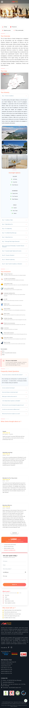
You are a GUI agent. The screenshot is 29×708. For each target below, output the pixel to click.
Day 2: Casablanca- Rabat (7, 219)
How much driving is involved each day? (10, 392)
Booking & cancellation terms (9, 550)
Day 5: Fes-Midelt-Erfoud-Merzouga (9, 232)
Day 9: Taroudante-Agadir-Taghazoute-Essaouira (11, 250)
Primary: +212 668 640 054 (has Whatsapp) (12, 680)
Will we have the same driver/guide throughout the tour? (13, 405)
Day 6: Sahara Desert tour (7, 237)
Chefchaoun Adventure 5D (6, 663)
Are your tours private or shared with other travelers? (12, 374)
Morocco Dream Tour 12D (6, 669)
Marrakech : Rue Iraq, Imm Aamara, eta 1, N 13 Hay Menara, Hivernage (13, 685)
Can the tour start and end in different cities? (11, 409)
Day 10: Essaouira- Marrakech (8, 255)
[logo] (14, 1)
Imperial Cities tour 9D (6, 665)
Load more (14, 532)
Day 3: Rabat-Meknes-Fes (7, 224)
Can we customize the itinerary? (8, 387)
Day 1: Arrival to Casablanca (8, 95)
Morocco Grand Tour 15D (6, 673)
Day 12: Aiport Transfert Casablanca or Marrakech (12, 263)
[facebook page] (9, 647)
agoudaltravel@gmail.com (8, 682)
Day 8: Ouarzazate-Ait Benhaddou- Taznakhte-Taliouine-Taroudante (13, 246)
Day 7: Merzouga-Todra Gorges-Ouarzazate (10, 241)
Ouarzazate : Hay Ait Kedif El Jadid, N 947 (12, 687)
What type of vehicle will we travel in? (9, 396)
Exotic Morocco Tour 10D (6, 667)
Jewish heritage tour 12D (6, 671)
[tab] (14, 96)
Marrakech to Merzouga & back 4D (8, 662)
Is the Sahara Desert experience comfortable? (11, 400)
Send (13, 584)
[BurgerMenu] (2, 2)
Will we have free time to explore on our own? (11, 413)
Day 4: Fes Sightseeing (7, 228)
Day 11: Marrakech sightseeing (8, 259)
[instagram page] (12, 647)
